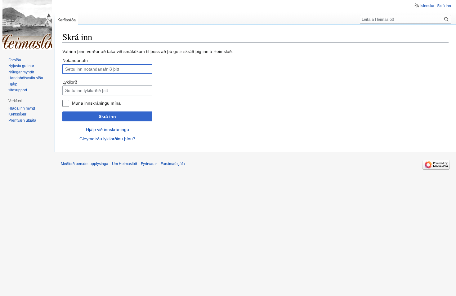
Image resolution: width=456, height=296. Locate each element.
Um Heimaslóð (124, 164)
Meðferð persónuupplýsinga (84, 164)
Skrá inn (107, 116)
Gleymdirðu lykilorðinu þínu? (107, 138)
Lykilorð (69, 82)
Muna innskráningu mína (96, 103)
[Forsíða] (27, 25)
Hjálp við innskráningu (107, 129)
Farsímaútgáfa (173, 164)
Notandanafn (75, 60)
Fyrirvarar (149, 164)
